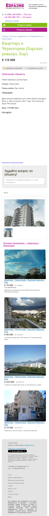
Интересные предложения (16, 480)
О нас (9, 475)
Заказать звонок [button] (12, 20)
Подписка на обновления (17, 449)
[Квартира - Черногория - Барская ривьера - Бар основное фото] (24, 214)
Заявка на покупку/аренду (16, 483)
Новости (10, 491)
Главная (5, 36)
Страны (10, 486)
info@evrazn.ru (29, 445)
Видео (10, 497)
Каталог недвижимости (19, 36)
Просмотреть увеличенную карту (12, 163)
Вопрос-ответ (12, 489)
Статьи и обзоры (13, 494)
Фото (6, 192)
